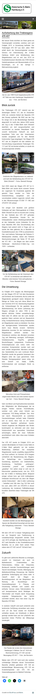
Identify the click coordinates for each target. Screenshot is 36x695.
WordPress (12, 692)
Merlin (21, 692)
